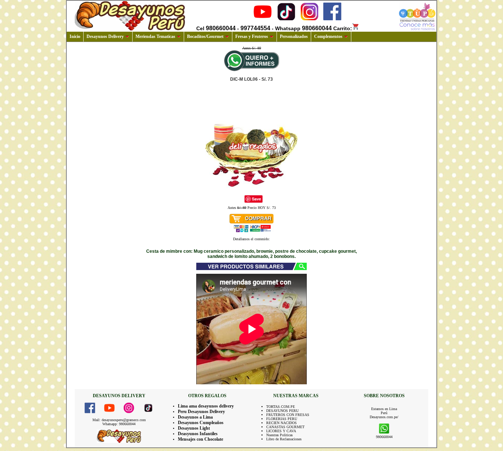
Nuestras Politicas (279, 435)
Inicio (75, 36)
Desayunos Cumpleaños (201, 422)
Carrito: (342, 28)
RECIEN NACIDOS (281, 423)
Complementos (328, 36)
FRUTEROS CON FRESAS (287, 415)
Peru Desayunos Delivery (201, 411)
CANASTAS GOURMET (285, 427)
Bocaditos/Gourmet (205, 36)
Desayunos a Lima (195, 417)
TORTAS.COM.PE (280, 407)
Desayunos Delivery (105, 36)
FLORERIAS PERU (281, 419)
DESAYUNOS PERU (282, 411)
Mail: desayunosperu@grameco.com (119, 420)
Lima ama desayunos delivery (206, 406)
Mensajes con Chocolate (200, 439)
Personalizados (294, 36)
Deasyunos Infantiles (198, 433)
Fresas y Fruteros (251, 36)
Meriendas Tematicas (155, 36)
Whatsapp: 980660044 (119, 424)
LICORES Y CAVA (281, 431)
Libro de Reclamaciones (284, 439)
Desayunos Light (194, 428)
